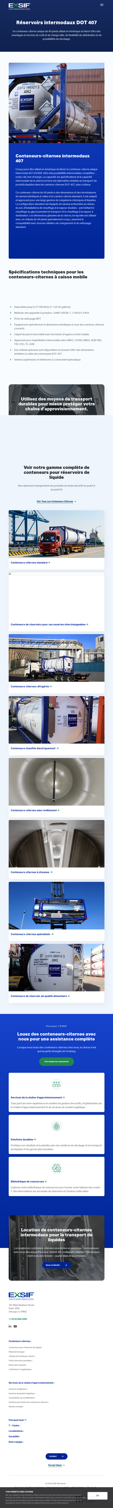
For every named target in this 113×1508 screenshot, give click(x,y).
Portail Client (55, 1465)
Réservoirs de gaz (16, 1352)
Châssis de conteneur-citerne (21, 1356)
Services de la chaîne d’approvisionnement (31, 1383)
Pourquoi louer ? (17, 1420)
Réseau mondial (16, 1407)
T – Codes (14, 1426)
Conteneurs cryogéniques (20, 1369)
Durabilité (14, 1436)
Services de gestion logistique (22, 1394)
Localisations (16, 1431)
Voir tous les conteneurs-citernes (55, 501)
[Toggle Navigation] (102, 6)
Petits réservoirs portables (20, 1361)
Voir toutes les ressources (56, 1062)
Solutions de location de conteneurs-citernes (28, 1402)
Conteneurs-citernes (19, 1341)
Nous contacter (53, 1265)
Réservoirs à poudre (17, 1365)
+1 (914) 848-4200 (18, 1319)
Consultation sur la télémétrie (21, 1398)
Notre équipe (15, 1442)
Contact (53, 1456)
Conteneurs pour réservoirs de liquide (25, 1348)
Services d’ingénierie (18, 1389)
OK (97, 1496)
